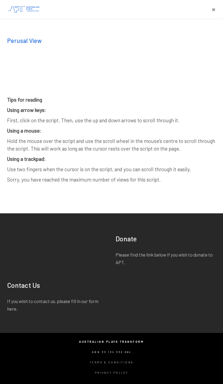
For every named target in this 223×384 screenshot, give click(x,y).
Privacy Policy (111, 372)
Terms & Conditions (112, 362)
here (11, 308)
